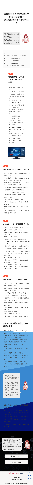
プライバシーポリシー (16, 479)
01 (4, 55)
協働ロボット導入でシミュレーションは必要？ (16, 55)
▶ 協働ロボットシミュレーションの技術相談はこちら (16, 425)
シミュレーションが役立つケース (13, 60)
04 (5, 63)
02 (4, 58)
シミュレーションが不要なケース (13, 63)
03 (5, 60)
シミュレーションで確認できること (14, 58)
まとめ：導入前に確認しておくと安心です (15, 65)
